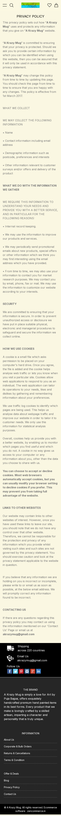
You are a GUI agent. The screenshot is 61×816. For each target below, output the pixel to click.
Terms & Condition (14, 760)
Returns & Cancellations (17, 753)
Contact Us (10, 794)
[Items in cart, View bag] (56, 5)
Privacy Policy (12, 787)
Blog (6, 780)
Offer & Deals (11, 773)
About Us (9, 739)
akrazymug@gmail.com (32, 660)
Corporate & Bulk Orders (18, 746)
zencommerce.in (36, 811)
